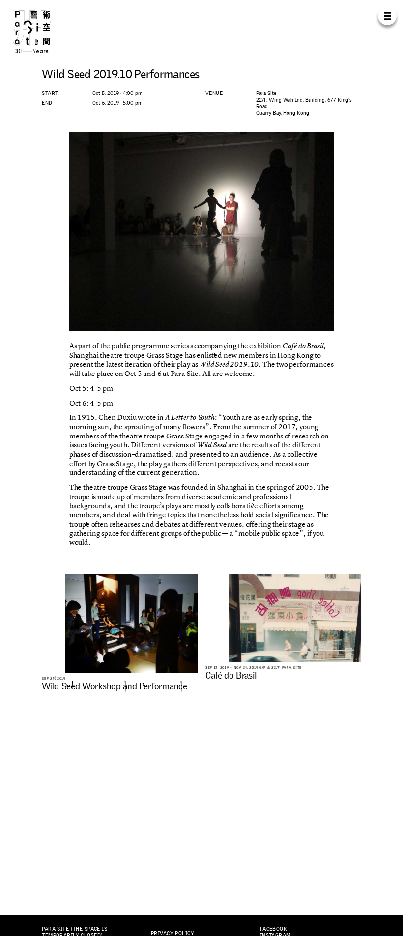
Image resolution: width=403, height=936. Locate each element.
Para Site (41, 31)
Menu (387, 15)
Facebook (273, 928)
